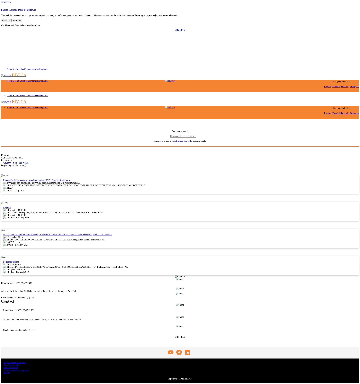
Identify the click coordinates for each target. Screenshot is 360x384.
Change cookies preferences (16, 370)
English (4, 10)
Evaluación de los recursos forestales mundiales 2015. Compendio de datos (36, 180)
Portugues (31, 10)
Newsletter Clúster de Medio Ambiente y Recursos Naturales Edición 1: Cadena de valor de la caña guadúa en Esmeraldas (57, 234)
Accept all (6, 20)
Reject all (17, 20)
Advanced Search (182, 141)
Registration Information (15, 362)
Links (45, 69)
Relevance (24, 163)
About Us (11, 69)
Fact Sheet (20, 69)
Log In (7, 372)
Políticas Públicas (11, 262)
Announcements (32, 69)
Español (13, 10)
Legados (7, 207)
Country (7, 163)
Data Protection (11, 367)
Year (15, 163)
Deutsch (21, 10)
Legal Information (12, 365)
